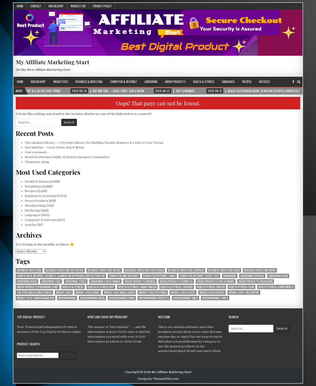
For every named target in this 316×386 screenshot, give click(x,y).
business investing (29, 270)
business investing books (104, 270)
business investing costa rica (144, 270)
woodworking (67, 298)
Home (20, 6)
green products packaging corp (37, 287)
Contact (36, 6)
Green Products (175, 81)
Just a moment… (37, 152)
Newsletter (78, 6)
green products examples (176, 281)
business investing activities (65, 270)
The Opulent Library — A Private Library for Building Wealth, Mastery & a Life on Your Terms (94, 142)
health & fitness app (101, 287)
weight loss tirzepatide (244, 292)
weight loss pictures (153, 292)
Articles (264, 81)
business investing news (260, 270)
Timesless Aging (37, 162)
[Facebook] (293, 82)
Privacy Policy (102, 6)
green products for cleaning (215, 281)
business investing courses (186, 270)
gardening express (252, 276)
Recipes (247, 81)
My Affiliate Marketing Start (52, 62)
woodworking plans (122, 298)
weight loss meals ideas (119, 292)
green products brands (139, 281)
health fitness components (276, 287)
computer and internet (124, 276)
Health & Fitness (203, 81)
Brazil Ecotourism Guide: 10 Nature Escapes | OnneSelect (67, 157)
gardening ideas (27, 281)
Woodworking (35, 205)
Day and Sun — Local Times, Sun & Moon (54, 147)
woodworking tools (215, 298)
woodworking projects (154, 298)
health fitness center (211, 287)
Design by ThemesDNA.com (158, 378)
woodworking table (185, 298)
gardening (229, 276)
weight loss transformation (35, 298)
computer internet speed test (199, 276)
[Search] (298, 82)
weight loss (63, 292)
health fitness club (241, 287)
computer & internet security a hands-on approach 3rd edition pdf (61, 276)
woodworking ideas (92, 298)
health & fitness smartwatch (137, 287)
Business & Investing (88, 81)
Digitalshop (56, 6)
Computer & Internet (123, 81)
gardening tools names (105, 281)
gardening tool (51, 281)
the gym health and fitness (34, 292)
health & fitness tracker (177, 287)
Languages (228, 81)
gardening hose (278, 276)
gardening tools (75, 281)
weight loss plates (183, 292)
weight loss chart (88, 292)
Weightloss (60, 81)
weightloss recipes (211, 292)
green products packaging (256, 281)
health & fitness (73, 287)
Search (67, 355)
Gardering (151, 81)
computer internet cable (159, 276)
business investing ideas (224, 270)
